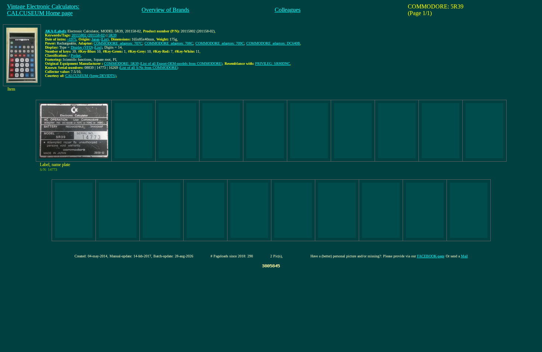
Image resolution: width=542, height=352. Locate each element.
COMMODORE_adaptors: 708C (169, 43)
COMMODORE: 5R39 (121, 63)
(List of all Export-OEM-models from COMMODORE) (181, 63)
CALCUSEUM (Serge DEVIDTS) (90, 76)
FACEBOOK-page (430, 256)
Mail (464, 256)
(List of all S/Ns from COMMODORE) (148, 68)
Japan (95, 39)
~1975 (71, 39)
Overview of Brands (165, 10)
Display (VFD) (82, 47)
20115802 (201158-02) (88, 35)
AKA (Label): (55, 31)
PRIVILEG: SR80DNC (272, 63)
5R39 (112, 35)
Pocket (76, 55)
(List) (105, 39)
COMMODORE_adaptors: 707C (118, 43)
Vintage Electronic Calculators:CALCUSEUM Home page (43, 9)
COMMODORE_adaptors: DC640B (273, 43)
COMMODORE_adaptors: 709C (219, 43)
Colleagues (287, 10)
